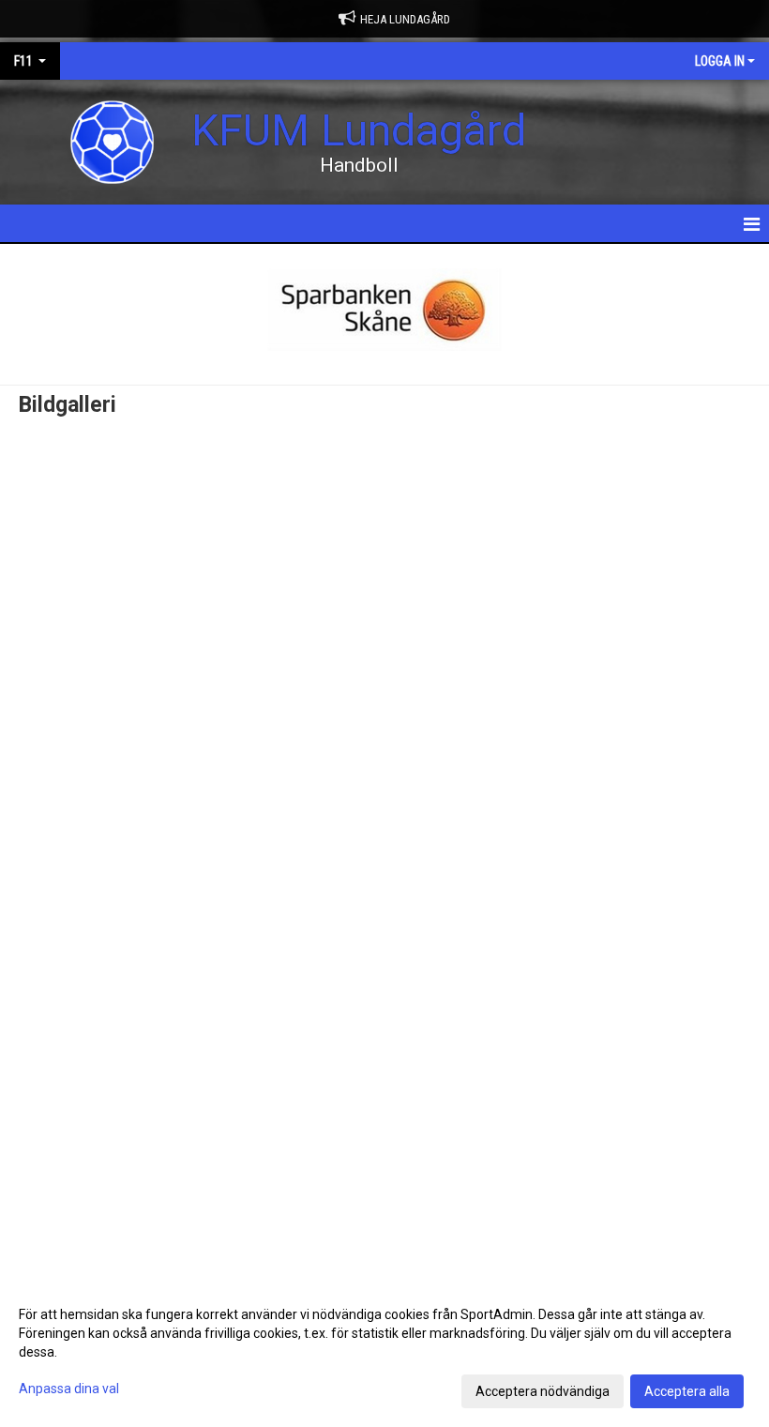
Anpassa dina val (69, 1388)
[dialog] (384, 1352)
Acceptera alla (687, 1391)
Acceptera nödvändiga (542, 1391)
